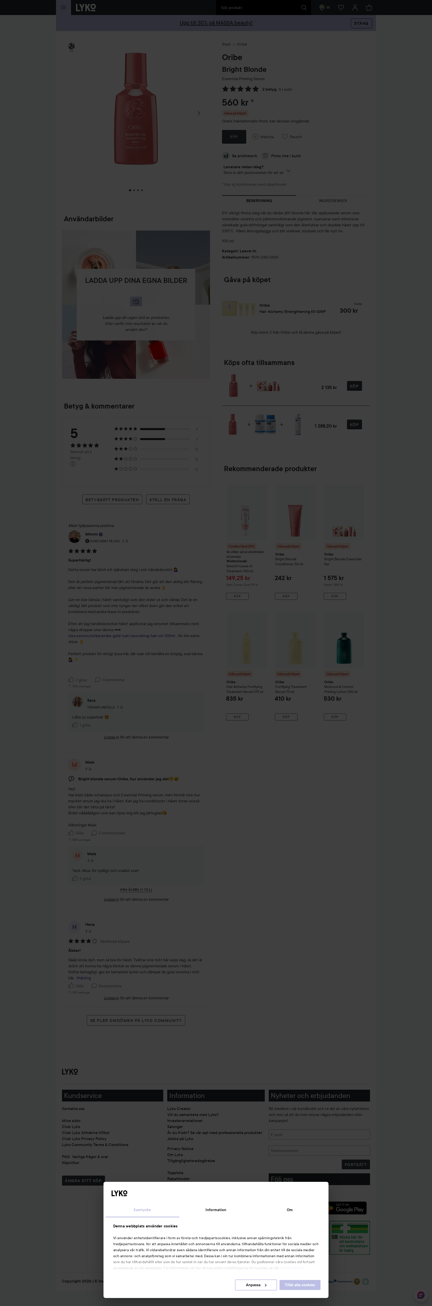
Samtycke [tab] (142, 1210)
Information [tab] (216, 1210)
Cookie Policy (292, 1268)
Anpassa (253, 1285)
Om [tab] (290, 1210)
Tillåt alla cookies (300, 1285)
